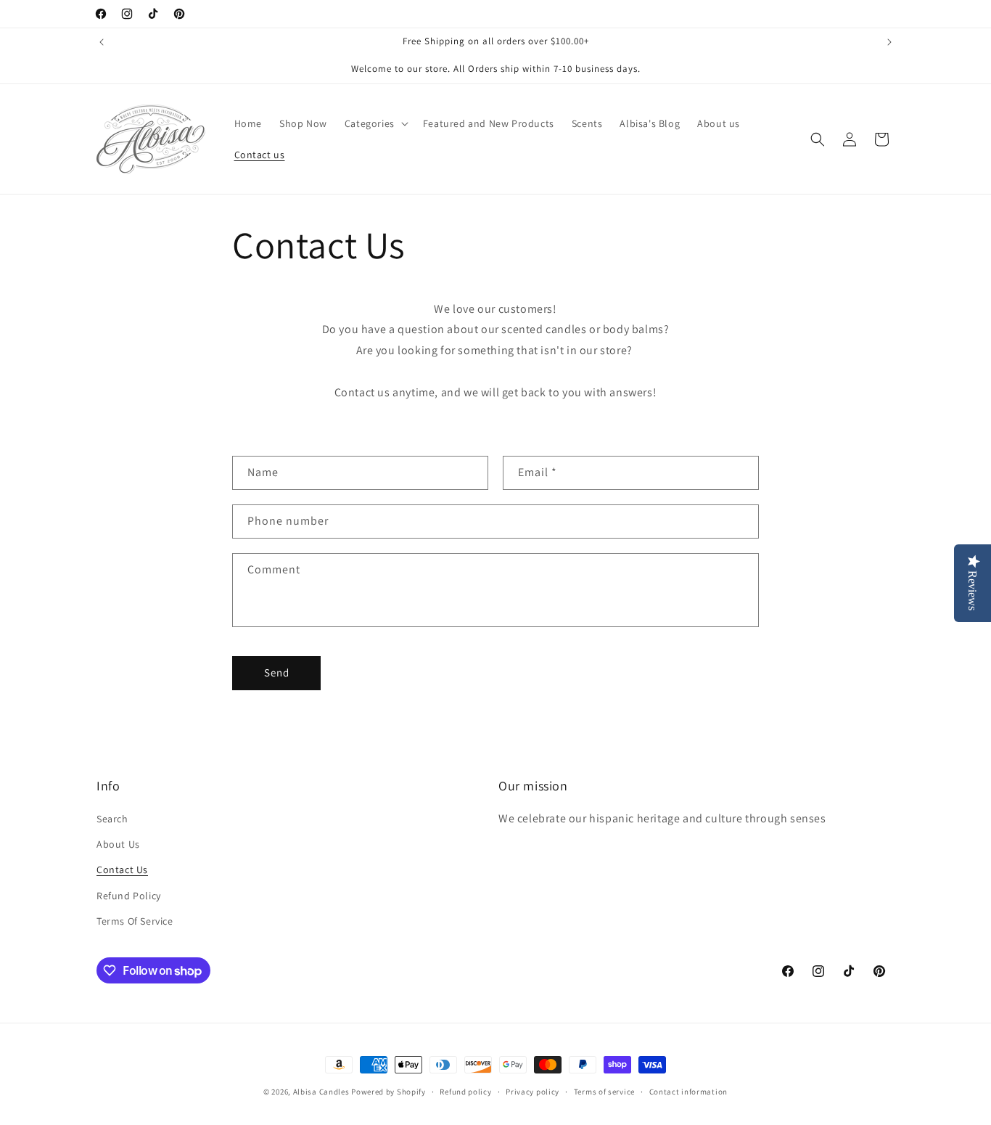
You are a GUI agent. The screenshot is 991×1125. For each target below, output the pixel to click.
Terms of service (604, 1092)
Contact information (688, 1092)
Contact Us (122, 869)
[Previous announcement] (102, 42)
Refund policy (465, 1092)
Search (112, 818)
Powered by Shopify (388, 1092)
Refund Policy (128, 895)
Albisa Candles (321, 1092)
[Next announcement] (889, 42)
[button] (375, 123)
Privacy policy (532, 1092)
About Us (118, 844)
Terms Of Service (134, 921)
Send (276, 672)
